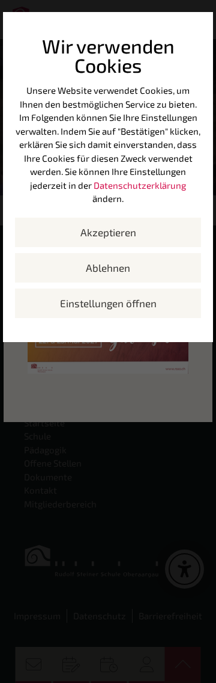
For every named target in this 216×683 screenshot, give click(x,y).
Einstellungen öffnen (108, 303)
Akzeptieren (108, 232)
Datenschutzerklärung (140, 185)
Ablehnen (108, 268)
